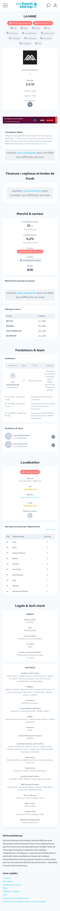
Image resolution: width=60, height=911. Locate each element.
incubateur (26, 43)
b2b (39, 43)
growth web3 (49, 33)
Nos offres (8, 881)
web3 (25, 28)
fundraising (31, 38)
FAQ (5, 888)
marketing (16, 38)
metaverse (13, 33)
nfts (48, 28)
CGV (5, 895)
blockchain (47, 38)
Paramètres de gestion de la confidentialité (24, 901)
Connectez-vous (30, 489)
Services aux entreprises (21, 23)
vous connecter (26, 152)
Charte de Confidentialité (15, 898)
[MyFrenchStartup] (27, 7)
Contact (7, 878)
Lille (14, 28)
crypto (37, 28)
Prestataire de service (32, 260)
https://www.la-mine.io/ (30, 497)
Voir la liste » (50, 529)
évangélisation (31, 33)
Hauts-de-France (44, 23)
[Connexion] (55, 5)
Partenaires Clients (12, 884)
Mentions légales (11, 891)
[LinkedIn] (30, 515)
